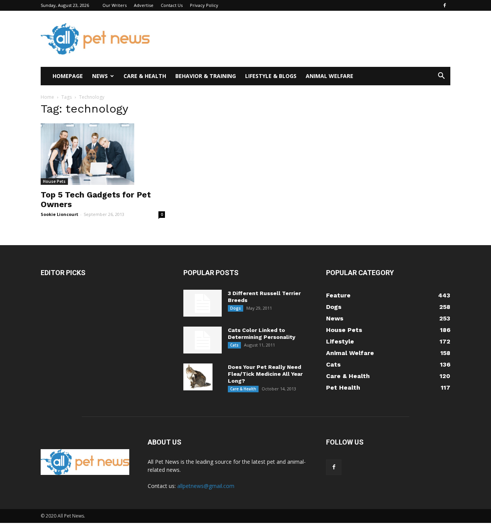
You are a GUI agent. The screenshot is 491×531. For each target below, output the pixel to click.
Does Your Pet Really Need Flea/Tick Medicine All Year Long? (265, 374)
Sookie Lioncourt (59, 214)
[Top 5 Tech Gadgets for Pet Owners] (103, 154)
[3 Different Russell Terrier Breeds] (202, 303)
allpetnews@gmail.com (205, 486)
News (100, 76)
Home (47, 97)
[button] (441, 76)
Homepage (68, 76)
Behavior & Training (205, 76)
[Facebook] (444, 5)
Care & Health (145, 76)
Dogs (235, 308)
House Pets (54, 181)
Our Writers (114, 5)
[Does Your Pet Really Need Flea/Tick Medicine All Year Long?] (198, 376)
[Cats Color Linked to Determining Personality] (202, 340)
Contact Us (172, 5)
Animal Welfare (329, 76)
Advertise (143, 5)
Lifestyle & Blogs (271, 76)
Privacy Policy (204, 5)
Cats (234, 345)
